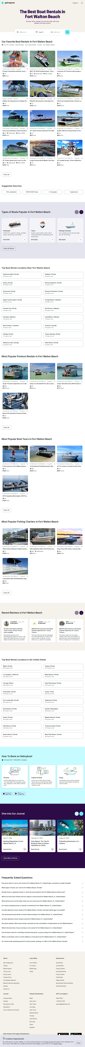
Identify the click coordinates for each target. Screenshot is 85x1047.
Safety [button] (31, 971)
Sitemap (5, 986)
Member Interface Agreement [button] (11, 983)
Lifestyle (5, 1001)
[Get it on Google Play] (19, 794)
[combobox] (24, 32)
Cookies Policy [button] (7, 977)
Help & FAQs (59, 998)
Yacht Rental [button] (59, 977)
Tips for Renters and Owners (11, 1010)
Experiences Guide (8, 1004)
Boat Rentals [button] (59, 962)
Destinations (6, 1007)
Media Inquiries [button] (7, 968)
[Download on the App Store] (7, 794)
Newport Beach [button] (34, 1013)
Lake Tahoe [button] (33, 1004)
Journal (5, 994)
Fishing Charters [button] (60, 968)
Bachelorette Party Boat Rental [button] (64, 983)
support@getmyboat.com (63, 1004)
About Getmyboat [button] (8, 962)
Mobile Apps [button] (33, 968)
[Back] (77, 212)
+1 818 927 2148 (60, 1001)
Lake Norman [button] (33, 1018)
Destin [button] (31, 1024)
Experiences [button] (60, 958)
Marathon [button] (32, 1027)
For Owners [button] (33, 965)
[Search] (67, 32)
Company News (7, 998)
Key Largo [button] (32, 1021)
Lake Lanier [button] (33, 1001)
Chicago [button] (32, 1015)
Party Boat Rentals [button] (61, 986)
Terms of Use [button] (48, 1042)
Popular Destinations (36, 994)
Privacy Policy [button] (57, 1043)
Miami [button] (31, 998)
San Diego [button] (32, 1007)
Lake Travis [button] (33, 1010)
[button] (20, 45)
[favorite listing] (27, 69)
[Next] (81, 212)
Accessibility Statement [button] (9, 980)
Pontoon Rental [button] (60, 974)
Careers (5, 965)
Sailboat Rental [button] (60, 980)
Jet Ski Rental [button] (60, 965)
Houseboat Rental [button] (61, 971)
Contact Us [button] (6, 989)
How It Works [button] (33, 962)
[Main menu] (82, 3)
